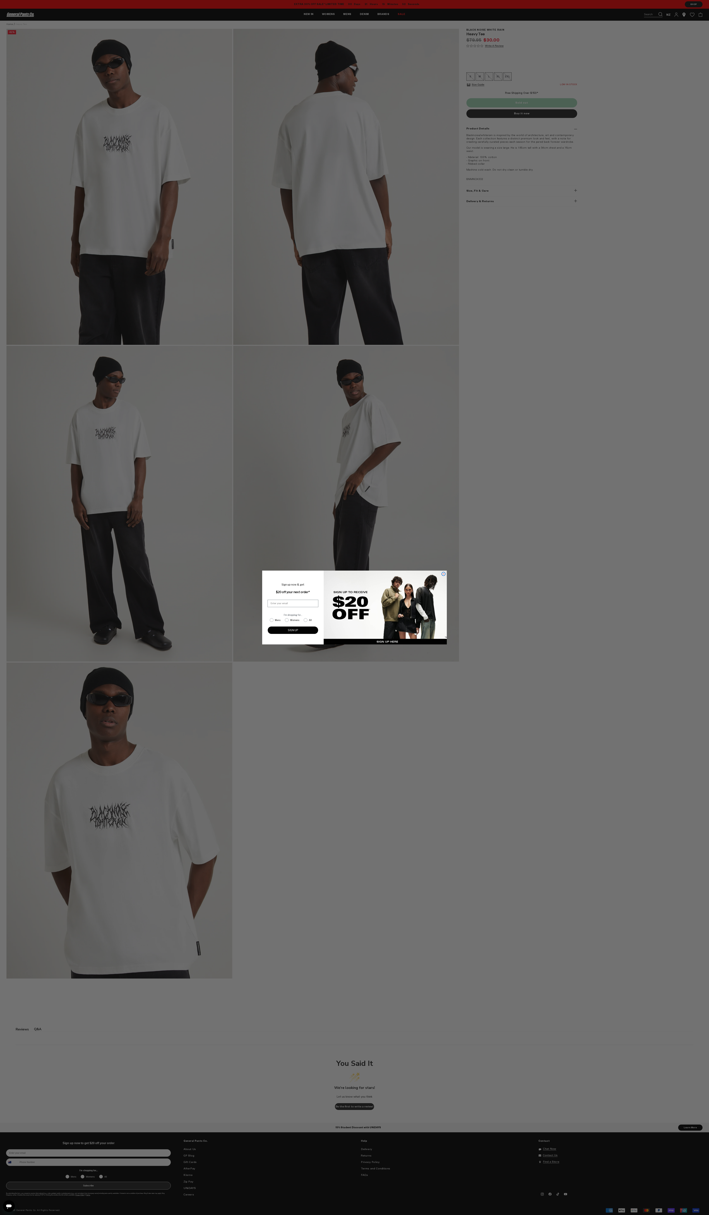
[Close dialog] (443, 574)
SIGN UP (293, 630)
